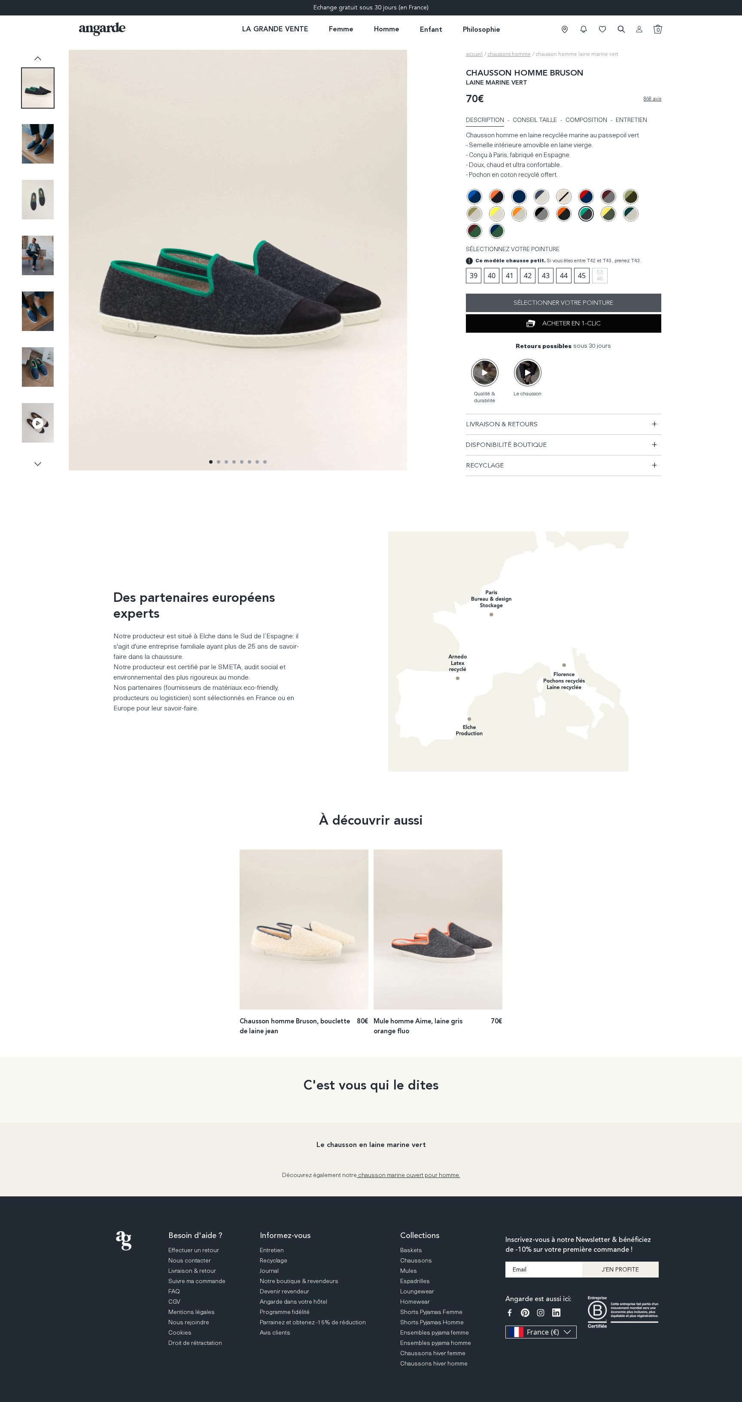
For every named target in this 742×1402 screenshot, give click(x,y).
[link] (564, 29)
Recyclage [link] (273, 1260)
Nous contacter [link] (189, 1260)
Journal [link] (269, 1270)
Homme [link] (386, 29)
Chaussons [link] (416, 1260)
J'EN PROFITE (620, 1269)
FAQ (734, 1277)
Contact (734, 1310)
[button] (583, 29)
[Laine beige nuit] (563, 196)
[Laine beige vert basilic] (630, 214)
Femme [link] (341, 29)
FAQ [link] (174, 1291)
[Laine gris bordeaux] (608, 196)
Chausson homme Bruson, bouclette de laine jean (295, 1026)
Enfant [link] (431, 29)
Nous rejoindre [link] (188, 1322)
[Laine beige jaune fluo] (496, 214)
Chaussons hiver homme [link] (434, 1363)
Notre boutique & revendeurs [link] (299, 1281)
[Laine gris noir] (541, 214)
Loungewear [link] (417, 1291)
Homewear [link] (415, 1301)
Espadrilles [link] (415, 1281)
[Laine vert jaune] (608, 214)
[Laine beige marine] (541, 196)
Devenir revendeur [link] (284, 1291)
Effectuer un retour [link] (193, 1250)
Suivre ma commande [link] (196, 1281)
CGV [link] (174, 1301)
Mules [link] (408, 1270)
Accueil (474, 54)
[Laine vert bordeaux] (474, 231)
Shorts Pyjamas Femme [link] (431, 1312)
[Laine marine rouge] (586, 196)
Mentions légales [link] (191, 1312)
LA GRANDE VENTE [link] (275, 29)
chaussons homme (509, 54)
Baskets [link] (411, 1250)
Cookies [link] (180, 1332)
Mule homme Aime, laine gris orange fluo (418, 1026)
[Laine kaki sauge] (630, 196)
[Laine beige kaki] (474, 214)
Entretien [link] (272, 1250)
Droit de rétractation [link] (195, 1342)
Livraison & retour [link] (192, 1270)
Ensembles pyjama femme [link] (434, 1332)
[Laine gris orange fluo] (563, 214)
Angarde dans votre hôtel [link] (293, 1301)
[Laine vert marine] (496, 231)
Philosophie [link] (481, 29)
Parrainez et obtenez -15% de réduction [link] (313, 1322)
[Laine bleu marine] (519, 196)
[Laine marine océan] (474, 196)
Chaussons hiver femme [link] (432, 1353)
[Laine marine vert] (586, 214)
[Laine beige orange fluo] (519, 214)
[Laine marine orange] (496, 196)
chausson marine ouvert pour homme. (408, 1175)
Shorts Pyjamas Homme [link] (432, 1322)
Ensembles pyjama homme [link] (435, 1342)
